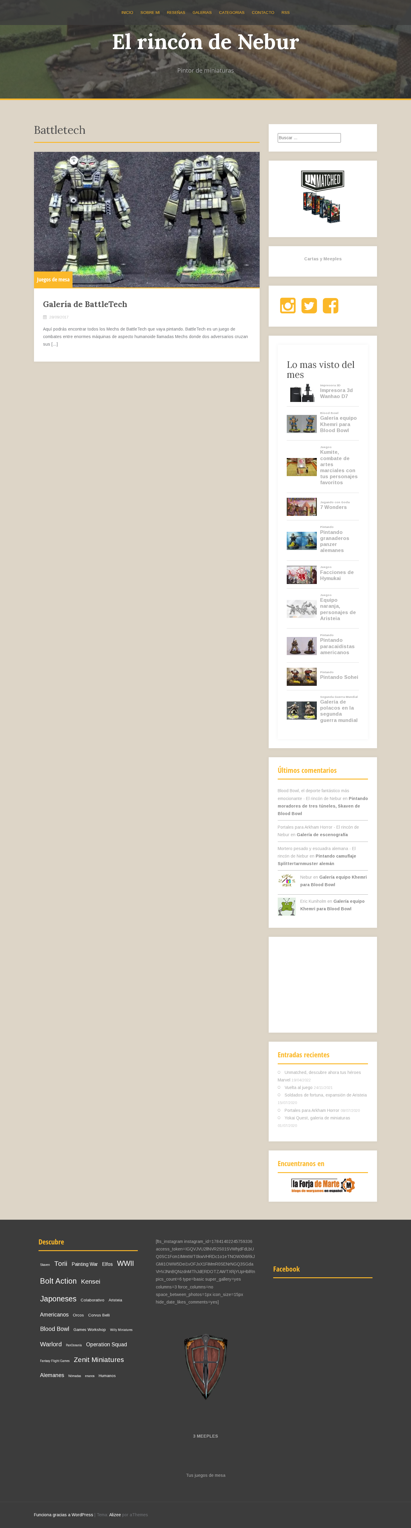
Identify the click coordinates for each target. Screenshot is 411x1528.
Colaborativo (92, 1300)
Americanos (54, 1315)
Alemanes (52, 1375)
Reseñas (176, 12)
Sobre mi (150, 12)
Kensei (90, 1281)
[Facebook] (330, 310)
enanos (89, 1376)
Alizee (115, 1514)
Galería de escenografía (322, 834)
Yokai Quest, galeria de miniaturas (317, 1117)
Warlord (51, 1344)
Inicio (127, 12)
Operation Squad (106, 1344)
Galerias (202, 12)
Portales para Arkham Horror (312, 1110)
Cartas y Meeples (323, 258)
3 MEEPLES (205, 1436)
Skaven (45, 1264)
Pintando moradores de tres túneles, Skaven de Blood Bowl (323, 806)
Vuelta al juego (299, 1087)
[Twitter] (309, 310)
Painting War (85, 1264)
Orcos (78, 1315)
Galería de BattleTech (85, 304)
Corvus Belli (99, 1315)
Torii (60, 1263)
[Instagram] (287, 310)
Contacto (263, 12)
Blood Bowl (54, 1329)
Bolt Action (58, 1281)
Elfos (107, 1264)
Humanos (107, 1375)
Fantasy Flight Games (55, 1361)
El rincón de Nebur (205, 41)
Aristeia (115, 1300)
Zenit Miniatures (99, 1359)
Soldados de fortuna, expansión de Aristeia (326, 1095)
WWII (125, 1263)
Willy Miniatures (121, 1330)
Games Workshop (89, 1329)
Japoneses (58, 1298)
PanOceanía (74, 1345)
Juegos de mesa (53, 279)
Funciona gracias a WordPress (63, 1514)
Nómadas (74, 1376)
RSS (286, 12)
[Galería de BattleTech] (147, 219)
